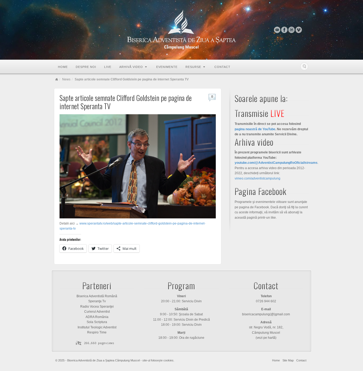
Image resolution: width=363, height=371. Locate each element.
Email (277, 30)
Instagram (291, 30)
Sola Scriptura (97, 322)
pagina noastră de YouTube (255, 129)
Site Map (288, 360)
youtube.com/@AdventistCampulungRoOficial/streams (276, 163)
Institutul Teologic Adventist (97, 327)
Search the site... (304, 66)
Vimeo (299, 30)
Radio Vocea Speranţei (97, 306)
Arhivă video (131, 66)
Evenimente (167, 66)
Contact (222, 66)
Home (63, 66)
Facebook (284, 30)
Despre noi (86, 66)
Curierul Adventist (97, 311)
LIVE (107, 66)
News (66, 79)
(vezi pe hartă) (266, 338)
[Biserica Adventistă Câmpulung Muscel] (181, 29)
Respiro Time (97, 332)
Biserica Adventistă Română (97, 296)
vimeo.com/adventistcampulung (257, 178)
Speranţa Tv (97, 301)
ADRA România (97, 317)
